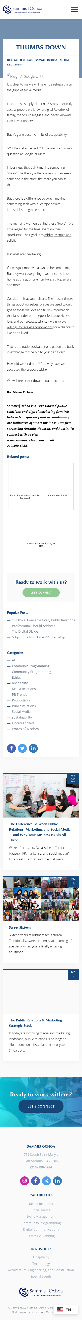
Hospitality (41, 1257)
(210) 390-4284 (41, 1167)
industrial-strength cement (25, 210)
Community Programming (31, 672)
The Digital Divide (25, 631)
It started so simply (20, 104)
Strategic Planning (41, 1236)
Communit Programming (31, 666)
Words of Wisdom (25, 729)
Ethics (16, 677)
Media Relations (24, 689)
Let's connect (41, 1106)
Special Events (41, 1276)
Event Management (41, 1216)
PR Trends (19, 694)
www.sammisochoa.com (25, 440)
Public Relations (24, 706)
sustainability (22, 717)
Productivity (21, 700)
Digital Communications (41, 1229)
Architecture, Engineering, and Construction (41, 1270)
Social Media (21, 711)
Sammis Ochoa (22, 9)
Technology (41, 1263)
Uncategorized (23, 723)
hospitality (20, 683)
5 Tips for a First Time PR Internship (38, 637)
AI (13, 660)
